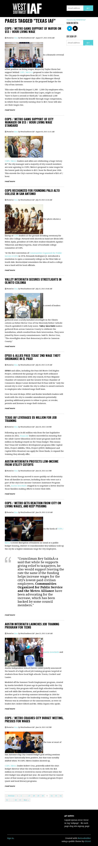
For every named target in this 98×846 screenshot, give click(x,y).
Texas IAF (24, 436)
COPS (16, 236)
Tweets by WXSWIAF (76, 20)
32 (52, 796)
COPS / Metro (11, 161)
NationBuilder (84, 838)
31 (47, 796)
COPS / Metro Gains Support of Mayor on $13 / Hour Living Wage (33, 30)
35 (7, 800)
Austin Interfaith (19, 486)
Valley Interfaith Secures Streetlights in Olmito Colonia (33, 281)
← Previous (10, 796)
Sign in (10, 838)
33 (56, 796)
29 (38, 796)
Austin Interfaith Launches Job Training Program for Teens (32, 625)
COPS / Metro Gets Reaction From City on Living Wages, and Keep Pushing (33, 504)
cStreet (87, 841)
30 (43, 796)
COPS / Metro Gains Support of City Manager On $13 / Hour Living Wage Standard (29, 122)
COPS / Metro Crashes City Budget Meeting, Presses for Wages (34, 719)
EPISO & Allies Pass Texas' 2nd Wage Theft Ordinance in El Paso (32, 357)
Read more (10, 110)
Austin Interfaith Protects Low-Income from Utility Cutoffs (31, 463)
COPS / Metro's (26, 72)
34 (61, 796)
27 (29, 796)
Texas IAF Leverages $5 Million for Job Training (31, 419)
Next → (26, 800)
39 (20, 800)
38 (16, 800)
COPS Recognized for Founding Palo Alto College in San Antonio (32, 192)
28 (34, 796)
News (16, 38)
